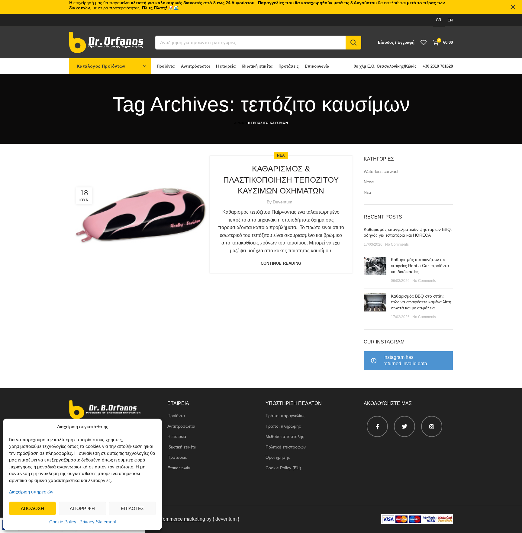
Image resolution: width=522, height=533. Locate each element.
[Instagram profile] (431, 426)
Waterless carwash (382, 171)
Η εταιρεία (176, 436)
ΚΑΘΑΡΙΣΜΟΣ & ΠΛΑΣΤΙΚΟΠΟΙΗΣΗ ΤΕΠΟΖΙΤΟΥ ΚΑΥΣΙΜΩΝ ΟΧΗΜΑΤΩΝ (281, 179)
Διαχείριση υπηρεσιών (31, 491)
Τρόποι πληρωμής (283, 426)
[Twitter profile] (404, 426)
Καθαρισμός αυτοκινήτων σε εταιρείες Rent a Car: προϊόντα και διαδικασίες (420, 265)
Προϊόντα (176, 415)
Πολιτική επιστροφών (286, 447)
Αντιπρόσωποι (181, 426)
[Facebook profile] (377, 426)
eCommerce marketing (180, 519)
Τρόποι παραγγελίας (285, 415)
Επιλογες (132, 508)
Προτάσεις (177, 457)
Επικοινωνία (178, 467)
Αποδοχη (32, 508)
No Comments (397, 244)
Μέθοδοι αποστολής (285, 436)
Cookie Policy (62, 521)
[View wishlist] (423, 43)
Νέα (367, 192)
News (369, 181)
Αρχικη (240, 123)
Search (353, 42)
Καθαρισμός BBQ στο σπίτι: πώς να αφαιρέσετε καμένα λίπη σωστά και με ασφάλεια (421, 302)
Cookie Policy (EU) (283, 467)
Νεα (281, 155)
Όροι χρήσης (278, 457)
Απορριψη (82, 508)
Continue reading (281, 263)
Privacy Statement (97, 521)
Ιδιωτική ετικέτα (181, 447)
